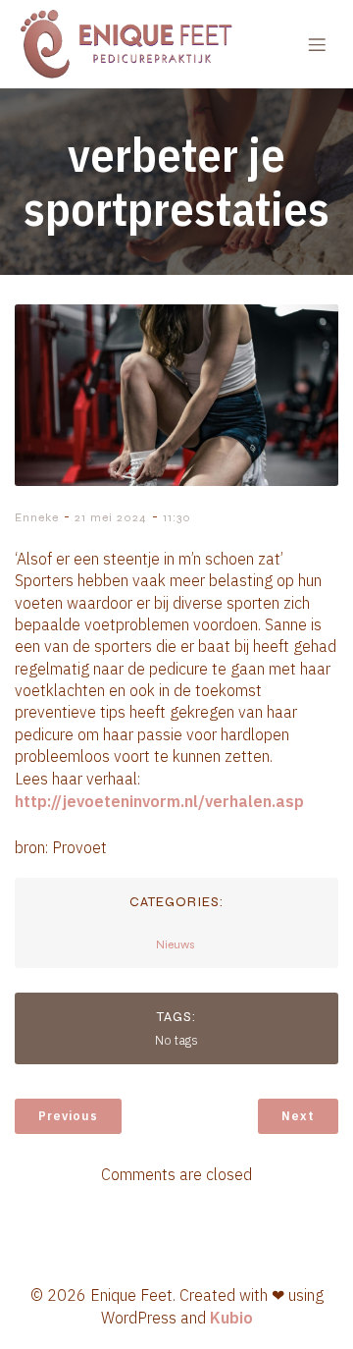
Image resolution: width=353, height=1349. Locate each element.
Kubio (231, 1317)
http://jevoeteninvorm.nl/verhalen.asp (159, 801)
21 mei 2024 (111, 517)
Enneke (37, 517)
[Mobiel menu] (316, 44)
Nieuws (175, 944)
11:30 (177, 517)
